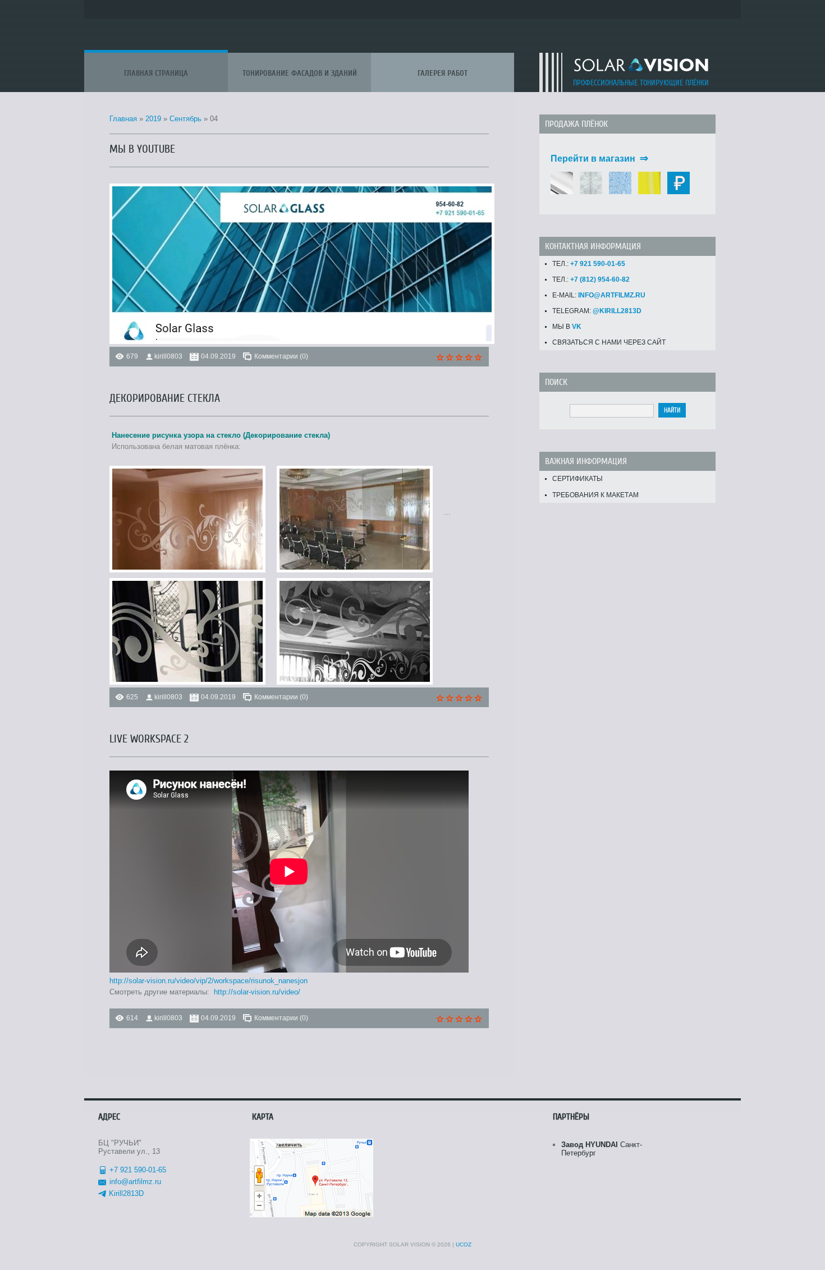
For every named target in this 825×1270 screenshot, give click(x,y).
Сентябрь (185, 118)
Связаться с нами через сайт (609, 342)
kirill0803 (168, 356)
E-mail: (598, 295)
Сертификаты (577, 479)
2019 (153, 118)
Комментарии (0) (281, 356)
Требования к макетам (595, 495)
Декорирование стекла (164, 398)
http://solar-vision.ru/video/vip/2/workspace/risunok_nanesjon (208, 980)
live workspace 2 (149, 738)
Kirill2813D (126, 1193)
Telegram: (596, 311)
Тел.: (588, 264)
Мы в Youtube (142, 149)
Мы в (566, 327)
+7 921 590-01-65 (137, 1170)
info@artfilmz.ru (135, 1181)
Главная (123, 118)
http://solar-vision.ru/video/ (257, 992)
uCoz (463, 1244)
